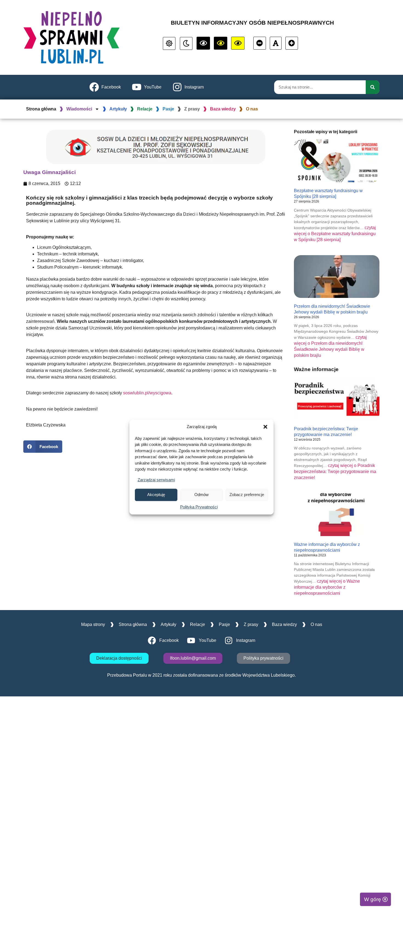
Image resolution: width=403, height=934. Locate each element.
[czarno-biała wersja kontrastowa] (203, 43)
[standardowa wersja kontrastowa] (169, 43)
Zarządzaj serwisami (156, 479)
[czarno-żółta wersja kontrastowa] (238, 43)
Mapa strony (93, 624)
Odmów (201, 494)
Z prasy (192, 109)
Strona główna (41, 109)
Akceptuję (156, 494)
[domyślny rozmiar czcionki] (276, 43)
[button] (265, 427)
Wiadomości (79, 109)
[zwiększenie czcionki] (291, 43)
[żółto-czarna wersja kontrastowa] (220, 43)
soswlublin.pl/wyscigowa (147, 393)
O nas (252, 109)
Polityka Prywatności (199, 507)
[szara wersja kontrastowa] (186, 43)
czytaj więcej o (335, 233)
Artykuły (118, 109)
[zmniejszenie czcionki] (259, 43)
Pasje (168, 109)
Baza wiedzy (223, 109)
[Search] (372, 87)
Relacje (144, 109)
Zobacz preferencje (246, 494)
